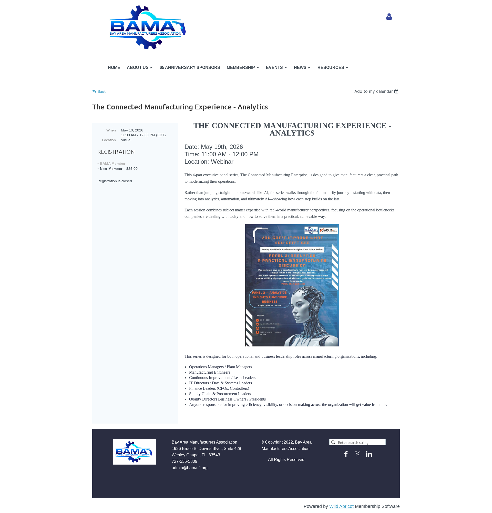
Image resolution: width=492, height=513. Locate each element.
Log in (389, 16)
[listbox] (377, 91)
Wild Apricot (341, 506)
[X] (357, 454)
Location (109, 140)
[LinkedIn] (369, 454)
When (111, 130)
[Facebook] (346, 454)
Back (102, 91)
